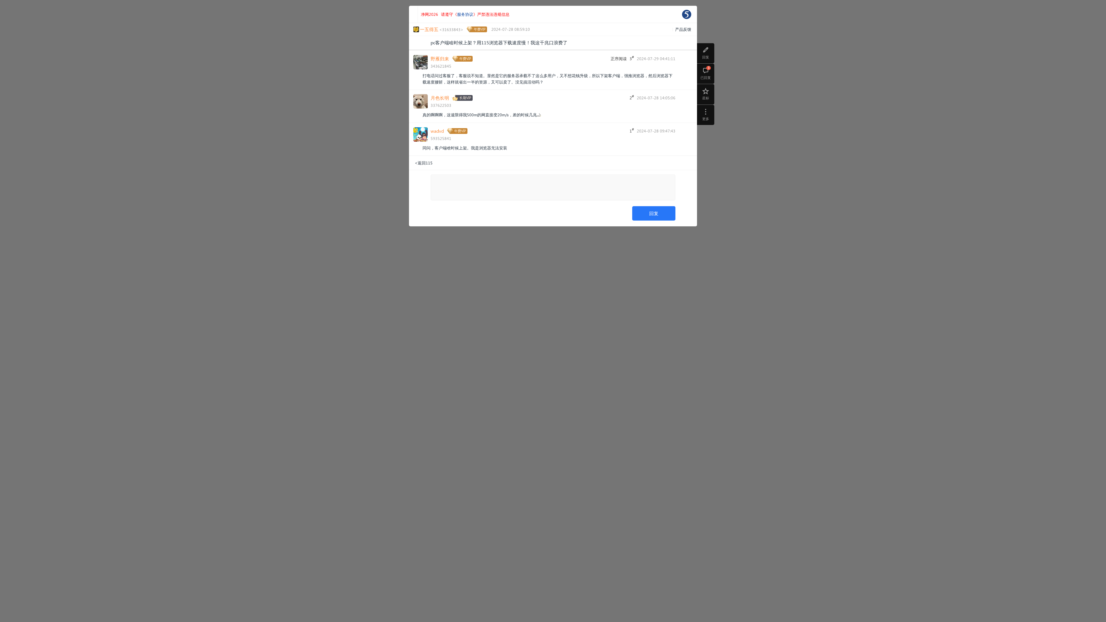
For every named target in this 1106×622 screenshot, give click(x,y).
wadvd (437, 131)
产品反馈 (683, 29)
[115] (686, 14)
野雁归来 (440, 59)
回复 (653, 213)
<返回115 (424, 163)
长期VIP (465, 98)
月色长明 (440, 98)
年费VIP (480, 29)
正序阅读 (619, 58)
